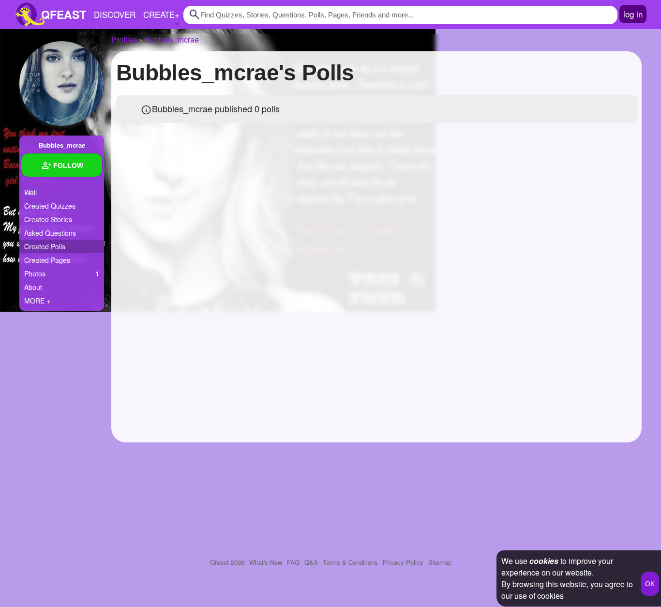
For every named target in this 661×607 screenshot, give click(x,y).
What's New (265, 562)
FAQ (293, 562)
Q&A (311, 562)
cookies (543, 560)
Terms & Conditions (350, 562)
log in (633, 14)
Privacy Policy (403, 562)
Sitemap (439, 562)
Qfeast (227, 562)
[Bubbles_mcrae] (61, 83)
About (33, 287)
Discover (114, 14)
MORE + (37, 300)
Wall (30, 192)
